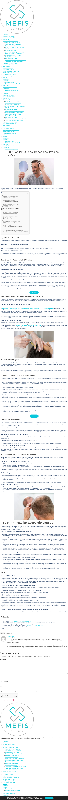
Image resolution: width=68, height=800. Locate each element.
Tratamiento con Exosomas (7, 209)
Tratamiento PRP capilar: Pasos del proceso (10, 208)
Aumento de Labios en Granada (13, 44)
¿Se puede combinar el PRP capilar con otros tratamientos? (13, 230)
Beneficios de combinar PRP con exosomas (11, 212)
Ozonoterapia (6, 88)
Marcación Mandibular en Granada (14, 53)
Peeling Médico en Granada (12, 57)
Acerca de (3, 633)
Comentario (3, 659)
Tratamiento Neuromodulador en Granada (15, 60)
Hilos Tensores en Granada (12, 49)
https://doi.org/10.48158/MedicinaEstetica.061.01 (21, 621)
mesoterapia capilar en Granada (36, 626)
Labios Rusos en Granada (11, 50)
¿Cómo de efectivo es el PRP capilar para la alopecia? (13, 226)
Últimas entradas (9, 633)
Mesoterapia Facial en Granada (13, 55)
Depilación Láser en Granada (10, 87)
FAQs (3, 224)
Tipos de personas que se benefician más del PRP (12, 221)
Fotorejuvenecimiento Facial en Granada (15, 47)
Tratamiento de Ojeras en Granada (14, 61)
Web (1, 686)
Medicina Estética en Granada (10, 41)
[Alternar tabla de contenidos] (26, 193)
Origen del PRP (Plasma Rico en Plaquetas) (11, 196)
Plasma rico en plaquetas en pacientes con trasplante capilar (28, 325)
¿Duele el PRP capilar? (7, 225)
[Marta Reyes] (3, 638)
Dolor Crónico (6, 85)
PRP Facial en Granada (11, 58)
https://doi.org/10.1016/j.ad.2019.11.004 (34, 625)
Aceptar (49, 797)
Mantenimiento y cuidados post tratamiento (10, 214)
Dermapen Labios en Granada (12, 83)
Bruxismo (5, 77)
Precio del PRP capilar (6, 206)
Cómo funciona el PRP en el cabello (9, 197)
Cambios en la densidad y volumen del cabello (11, 204)
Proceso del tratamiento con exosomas (10, 213)
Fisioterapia (5, 34)
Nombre (2, 675)
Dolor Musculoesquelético (11, 90)
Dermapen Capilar (9, 82)
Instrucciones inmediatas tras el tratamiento (11, 216)
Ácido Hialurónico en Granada (12, 42)
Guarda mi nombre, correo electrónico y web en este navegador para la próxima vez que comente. (26, 691)
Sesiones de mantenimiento (8, 218)
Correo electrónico (5, 681)
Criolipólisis (5, 79)
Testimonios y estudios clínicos (9, 205)
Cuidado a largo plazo (7, 217)
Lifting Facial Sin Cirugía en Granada (14, 52)
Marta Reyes (10, 636)
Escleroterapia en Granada (12, 45)
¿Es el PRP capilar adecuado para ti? (9, 220)
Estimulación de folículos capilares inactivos (11, 201)
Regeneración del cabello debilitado (9, 200)
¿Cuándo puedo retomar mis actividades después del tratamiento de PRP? (16, 231)
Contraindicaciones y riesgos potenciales (10, 222)
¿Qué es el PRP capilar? (7, 195)
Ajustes (56, 797)
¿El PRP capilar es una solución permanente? (11, 229)
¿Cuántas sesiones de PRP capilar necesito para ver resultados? (14, 227)
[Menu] (1, 92)
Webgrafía (5, 233)
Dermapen (5, 80)
